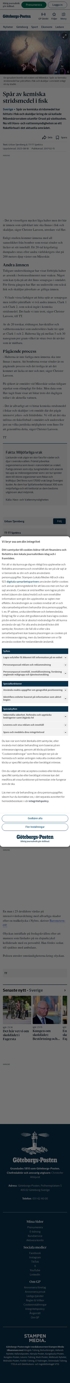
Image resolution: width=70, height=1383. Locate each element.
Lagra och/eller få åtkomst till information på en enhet (32, 657)
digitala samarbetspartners (23, 581)
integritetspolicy (39, 801)
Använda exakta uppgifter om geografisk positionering (32, 690)
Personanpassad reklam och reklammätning (27, 664)
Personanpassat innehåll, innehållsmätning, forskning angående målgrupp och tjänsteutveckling (32, 673)
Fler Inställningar (35, 827)
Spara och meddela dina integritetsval (23, 732)
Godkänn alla (35, 818)
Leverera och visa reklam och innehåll (23, 724)
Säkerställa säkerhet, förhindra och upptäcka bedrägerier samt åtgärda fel (27, 716)
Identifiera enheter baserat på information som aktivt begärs (32, 698)
